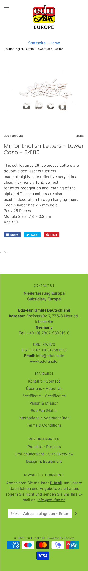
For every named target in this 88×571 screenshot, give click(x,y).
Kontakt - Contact (44, 381)
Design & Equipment (44, 461)
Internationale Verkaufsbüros (44, 417)
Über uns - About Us (44, 388)
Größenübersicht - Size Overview (44, 454)
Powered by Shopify (60, 538)
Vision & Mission (44, 403)
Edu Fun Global (44, 410)
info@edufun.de (51, 499)
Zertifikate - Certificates (44, 395)
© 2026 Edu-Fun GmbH (29, 538)
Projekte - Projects (44, 446)
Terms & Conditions (44, 425)
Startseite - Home (44, 42)
